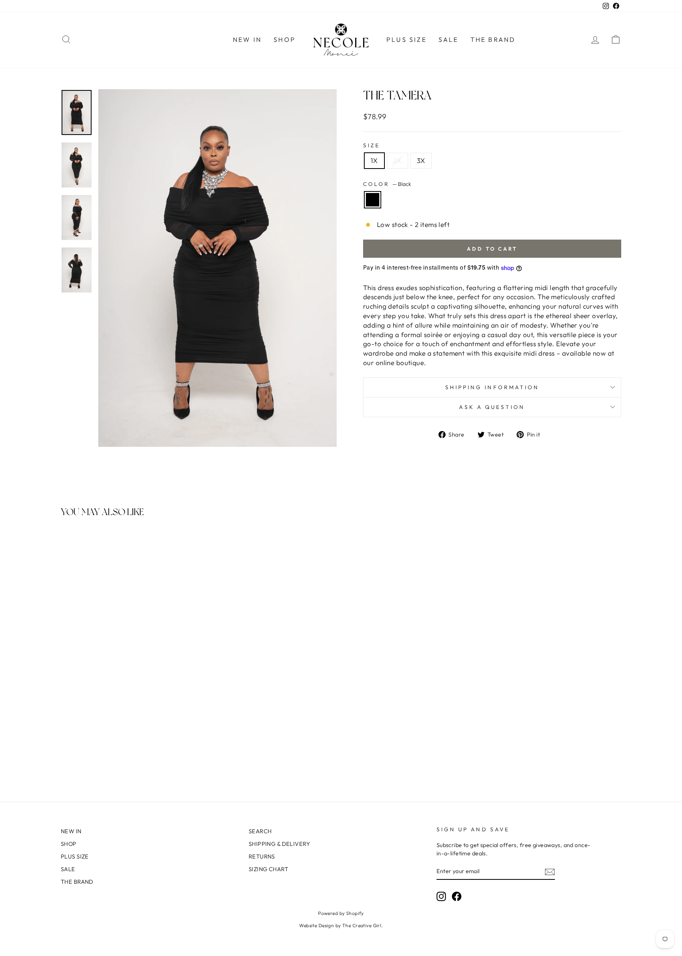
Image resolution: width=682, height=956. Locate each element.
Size (371, 145)
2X (397, 160)
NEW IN (247, 39)
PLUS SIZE (406, 39)
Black (372, 200)
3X (421, 160)
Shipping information (492, 387)
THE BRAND (493, 39)
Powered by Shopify (341, 913)
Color (387, 183)
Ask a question (492, 407)
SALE (448, 39)
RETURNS (262, 856)
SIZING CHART (268, 869)
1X (374, 160)
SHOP (285, 39)
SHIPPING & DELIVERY (279, 843)
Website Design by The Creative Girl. (340, 925)
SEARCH (260, 831)
